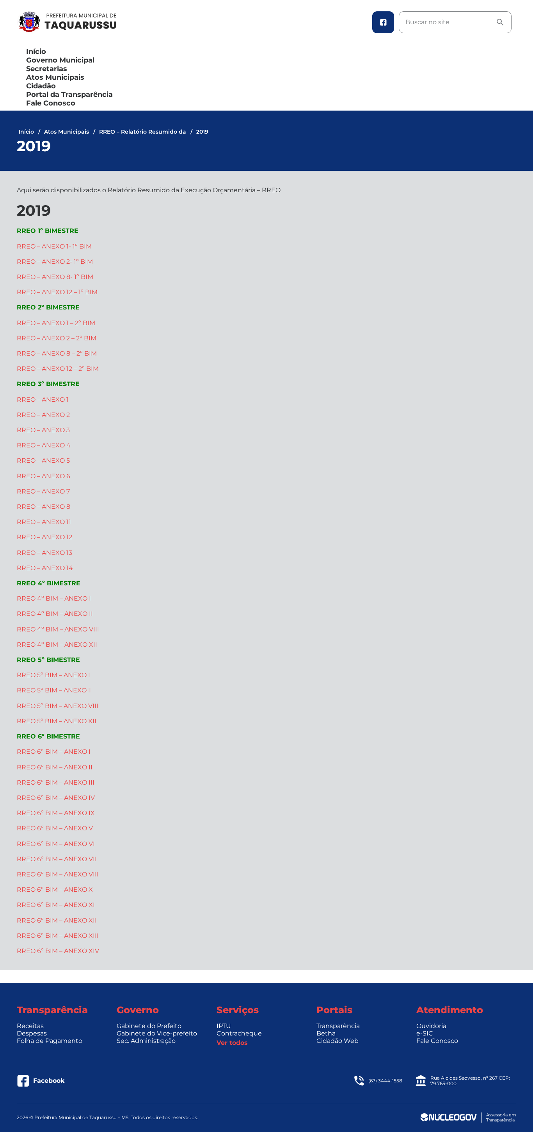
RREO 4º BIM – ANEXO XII (57, 644)
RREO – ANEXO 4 (44, 445)
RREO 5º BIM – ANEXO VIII (57, 706)
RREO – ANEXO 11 (44, 522)
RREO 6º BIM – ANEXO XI (56, 904)
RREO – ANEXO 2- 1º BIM (55, 261)
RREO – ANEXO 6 (43, 476)
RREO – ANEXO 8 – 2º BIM (57, 353)
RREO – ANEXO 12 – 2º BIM (58, 368)
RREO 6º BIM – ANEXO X (55, 889)
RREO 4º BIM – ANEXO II (55, 613)
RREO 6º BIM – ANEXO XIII (58, 935)
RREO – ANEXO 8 (43, 506)
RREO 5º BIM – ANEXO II (54, 690)
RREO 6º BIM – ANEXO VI (56, 844)
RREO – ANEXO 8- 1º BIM (55, 277)
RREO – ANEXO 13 (44, 552)
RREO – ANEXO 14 (45, 568)
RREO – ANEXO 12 (44, 537)
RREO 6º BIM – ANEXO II (54, 767)
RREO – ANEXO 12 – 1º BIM (57, 292)
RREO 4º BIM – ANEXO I (54, 598)
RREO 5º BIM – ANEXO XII (56, 721)
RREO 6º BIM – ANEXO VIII (58, 874)
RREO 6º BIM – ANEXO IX (56, 813)
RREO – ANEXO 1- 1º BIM (54, 246)
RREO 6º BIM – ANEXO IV (56, 797)
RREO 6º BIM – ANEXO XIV (58, 951)
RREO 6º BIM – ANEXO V (55, 828)
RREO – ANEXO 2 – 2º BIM (56, 338)
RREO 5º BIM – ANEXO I (53, 675)
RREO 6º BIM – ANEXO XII (57, 920)
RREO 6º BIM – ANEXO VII (57, 859)
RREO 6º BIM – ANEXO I (54, 751)
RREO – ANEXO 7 (43, 491)
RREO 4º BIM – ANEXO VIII (58, 629)
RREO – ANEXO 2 (43, 414)
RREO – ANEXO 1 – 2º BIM (56, 323)
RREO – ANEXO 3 (43, 430)
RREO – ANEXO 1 (43, 399)
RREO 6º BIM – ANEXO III (55, 782)
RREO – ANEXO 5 (43, 460)
